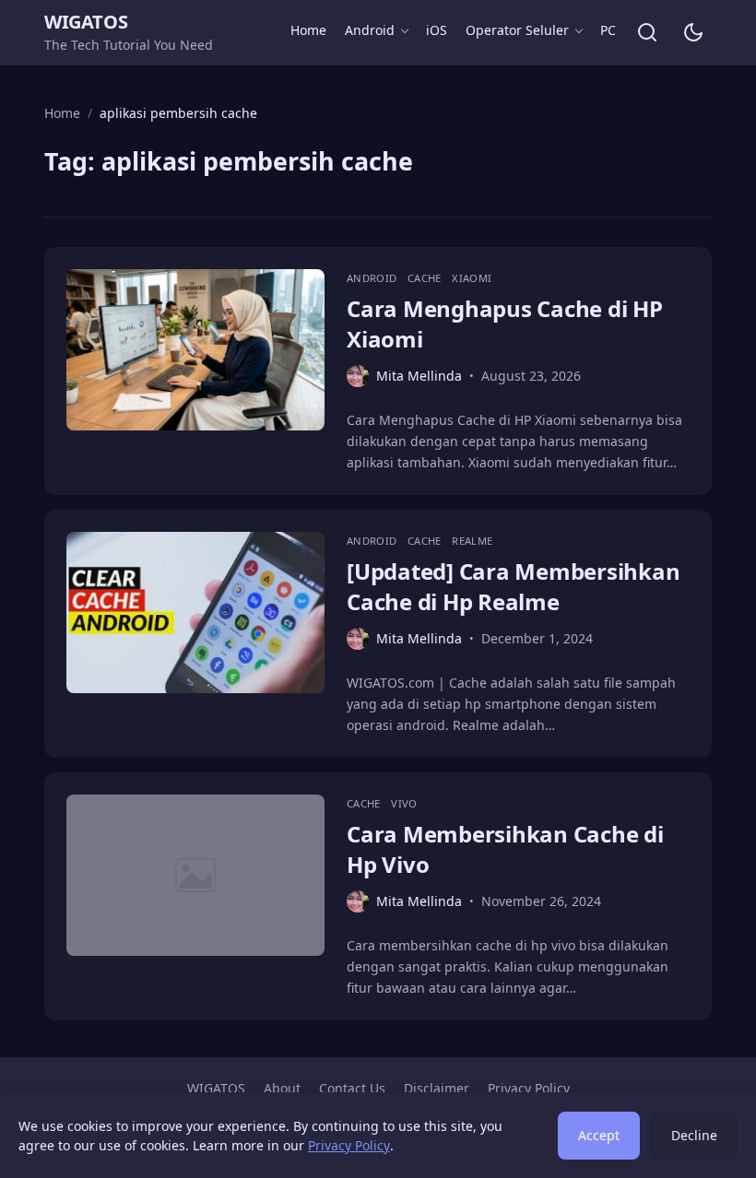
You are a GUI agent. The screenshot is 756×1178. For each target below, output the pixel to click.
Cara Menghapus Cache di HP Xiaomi (505, 323)
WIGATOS (85, 21)
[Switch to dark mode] (693, 32)
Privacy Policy (529, 1088)
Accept (599, 1135)
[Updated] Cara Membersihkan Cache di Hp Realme (513, 586)
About (282, 1088)
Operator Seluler (517, 30)
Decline (694, 1135)
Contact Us (352, 1088)
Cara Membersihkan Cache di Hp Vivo (505, 848)
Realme (472, 541)
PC (608, 30)
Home (308, 30)
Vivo (404, 803)
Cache (426, 278)
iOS (436, 30)
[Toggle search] (647, 32)
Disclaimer (436, 1088)
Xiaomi (471, 278)
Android (370, 30)
